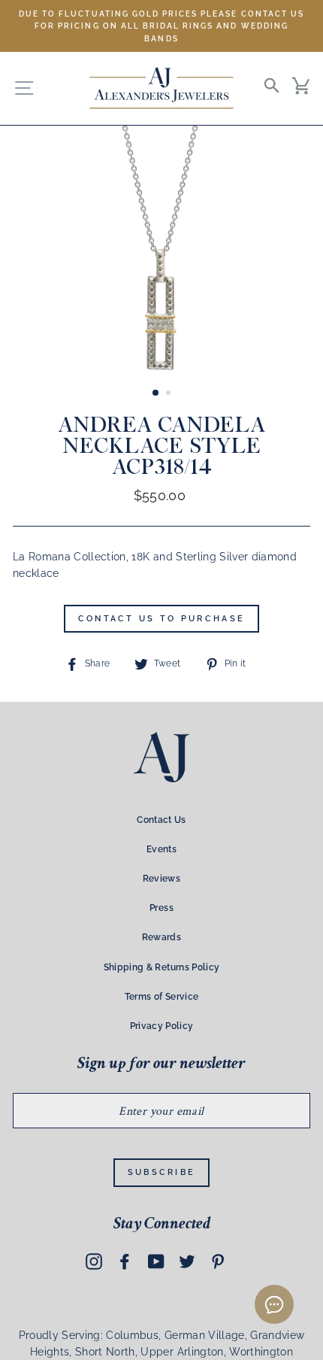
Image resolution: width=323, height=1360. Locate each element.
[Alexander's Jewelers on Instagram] (94, 1261)
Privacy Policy (162, 1026)
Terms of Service (161, 996)
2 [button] (170, 394)
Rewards (161, 937)
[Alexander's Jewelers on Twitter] (187, 1261)
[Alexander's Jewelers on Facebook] (124, 1261)
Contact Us (161, 820)
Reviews (161, 878)
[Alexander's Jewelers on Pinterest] (218, 1261)
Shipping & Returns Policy (162, 967)
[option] (161, 26)
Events (161, 849)
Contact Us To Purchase (162, 619)
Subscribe (162, 1172)
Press (161, 908)
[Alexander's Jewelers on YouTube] (156, 1261)
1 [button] (156, 393)
